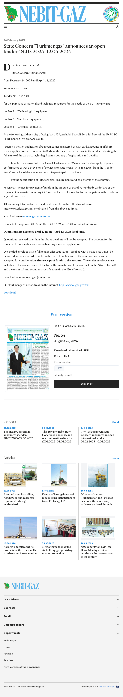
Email (7, 616)
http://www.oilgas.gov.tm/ (74, 284)
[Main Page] (52, 14)
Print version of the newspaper (22, 667)
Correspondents (14, 624)
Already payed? (63, 375)
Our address (11, 599)
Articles (8, 653)
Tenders (8, 660)
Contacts (9, 608)
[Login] (117, 26)
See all (115, 422)
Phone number (62, 362)
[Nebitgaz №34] (27, 359)
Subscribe (87, 383)
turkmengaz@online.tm (36, 216)
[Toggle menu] (5, 26)
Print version (61, 314)
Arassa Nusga (107, 686)
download (10, 292)
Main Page (10, 640)
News (7, 647)
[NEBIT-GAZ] (21, 586)
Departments (12, 633)
